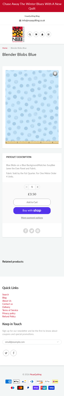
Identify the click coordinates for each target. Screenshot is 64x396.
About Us (6, 300)
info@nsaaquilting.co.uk (33, 20)
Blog (4, 297)
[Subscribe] (58, 341)
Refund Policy (9, 316)
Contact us (7, 304)
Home (4, 48)
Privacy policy (8, 313)
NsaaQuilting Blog (32, 16)
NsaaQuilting (35, 374)
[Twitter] (6, 353)
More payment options (32, 217)
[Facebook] (13, 353)
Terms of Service (10, 310)
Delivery (6, 307)
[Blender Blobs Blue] (32, 107)
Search (5, 294)
